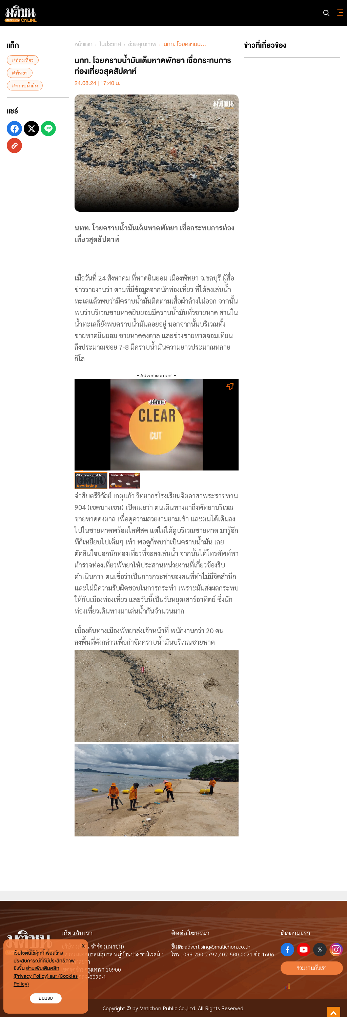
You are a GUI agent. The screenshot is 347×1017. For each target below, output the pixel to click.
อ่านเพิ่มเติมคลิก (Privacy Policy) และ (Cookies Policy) (46, 976)
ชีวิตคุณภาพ (142, 44)
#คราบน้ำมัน (25, 85)
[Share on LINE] (48, 128)
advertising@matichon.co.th (217, 946)
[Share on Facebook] (14, 128)
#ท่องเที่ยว (23, 60)
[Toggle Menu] (339, 12)
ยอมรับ (46, 998)
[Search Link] (326, 13)
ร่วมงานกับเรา (312, 967)
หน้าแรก (84, 44)
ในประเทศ (110, 44)
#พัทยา (19, 72)
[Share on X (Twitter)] (31, 128)
